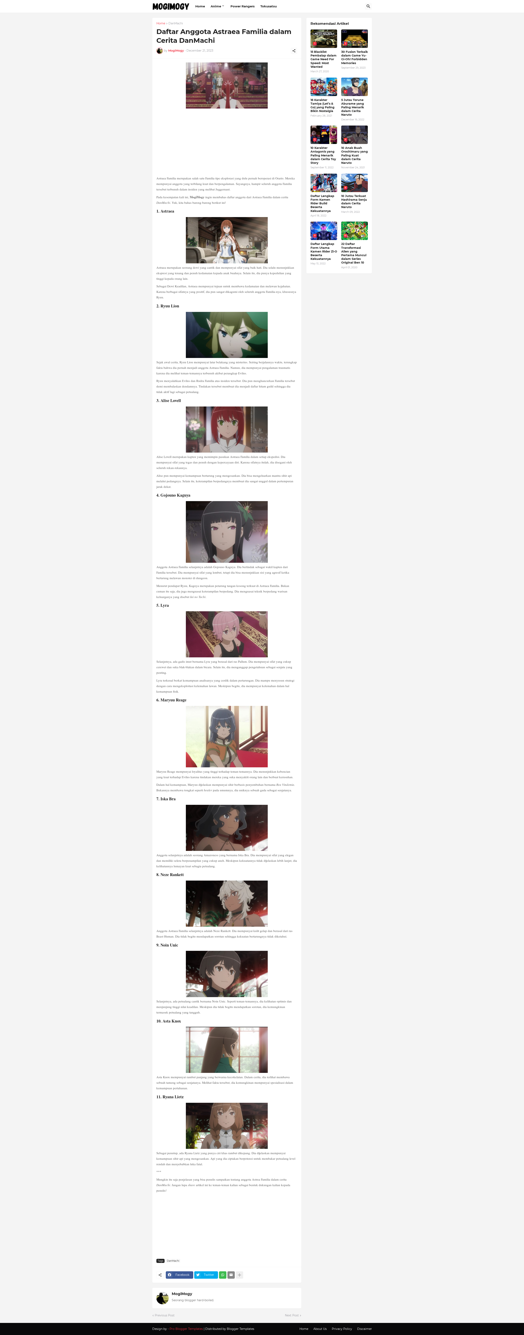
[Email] (231, 1275)
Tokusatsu (268, 6)
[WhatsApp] (222, 1275)
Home (200, 6)
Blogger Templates (240, 1329)
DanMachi (175, 23)
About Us (320, 1329)
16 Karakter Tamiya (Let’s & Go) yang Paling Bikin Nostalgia (322, 105)
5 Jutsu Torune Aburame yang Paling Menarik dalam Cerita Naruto (352, 107)
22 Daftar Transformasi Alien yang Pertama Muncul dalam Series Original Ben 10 (353, 253)
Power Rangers (242, 6)
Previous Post (165, 1315)
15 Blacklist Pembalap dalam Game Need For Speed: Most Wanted (324, 59)
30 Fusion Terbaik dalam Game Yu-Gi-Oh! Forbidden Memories (354, 57)
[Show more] (239, 1275)
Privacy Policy (342, 1329)
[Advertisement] (226, 142)
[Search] (368, 6)
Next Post (292, 1315)
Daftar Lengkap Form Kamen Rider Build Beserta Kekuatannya (322, 203)
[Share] (294, 51)
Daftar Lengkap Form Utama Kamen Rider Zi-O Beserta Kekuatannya (324, 251)
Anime (216, 6)
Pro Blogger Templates (186, 1329)
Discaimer (364, 1329)
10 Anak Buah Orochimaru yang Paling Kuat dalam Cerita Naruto (354, 155)
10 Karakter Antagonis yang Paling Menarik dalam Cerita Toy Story (323, 155)
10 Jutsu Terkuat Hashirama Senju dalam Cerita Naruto (354, 201)
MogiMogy (182, 1294)
